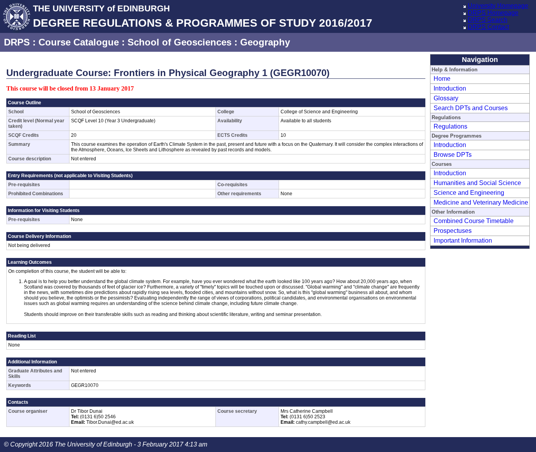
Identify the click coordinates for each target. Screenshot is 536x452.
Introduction (450, 88)
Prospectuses (453, 230)
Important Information (463, 240)
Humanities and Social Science (477, 183)
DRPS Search (487, 19)
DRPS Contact (488, 27)
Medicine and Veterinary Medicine (481, 202)
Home (442, 78)
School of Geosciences (180, 42)
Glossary (446, 98)
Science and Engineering (469, 192)
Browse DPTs (453, 154)
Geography (265, 42)
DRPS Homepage (493, 12)
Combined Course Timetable (474, 221)
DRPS (17, 42)
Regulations (450, 126)
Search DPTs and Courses (471, 108)
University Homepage (498, 5)
